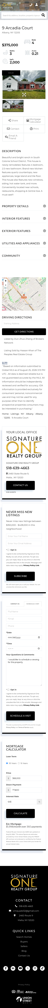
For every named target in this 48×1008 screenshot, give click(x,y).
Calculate (20, 813)
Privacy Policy (10, 727)
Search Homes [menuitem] (24, 937)
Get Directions (24, 331)
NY (22, 414)
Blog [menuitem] (23, 951)
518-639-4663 (17, 468)
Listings (15, 414)
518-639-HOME (31, 5)
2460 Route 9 (26, 918)
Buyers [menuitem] (24, 941)
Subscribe (20, 576)
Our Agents (11, 492)
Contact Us (20, 485)
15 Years (24, 763)
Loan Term (11, 756)
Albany (29, 414)
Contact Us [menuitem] (24, 955)
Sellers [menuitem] (24, 946)
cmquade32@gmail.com (26, 911)
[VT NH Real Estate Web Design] (24, 1000)
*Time (9, 643)
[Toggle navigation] (43, 5)
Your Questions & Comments (20, 654)
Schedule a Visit (33, 604)
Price (8, 773)
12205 (7, 418)
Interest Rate (12, 796)
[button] (43, 15)
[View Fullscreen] (6, 291)
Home (5, 414)
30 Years (13, 763)
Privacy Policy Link (31, 566)
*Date (9, 632)
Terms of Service (24, 727)
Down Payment (13, 785)
